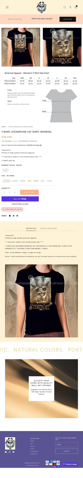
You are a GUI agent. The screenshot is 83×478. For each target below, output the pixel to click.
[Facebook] (10, 216)
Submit (67, 451)
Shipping (15, 141)
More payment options (20, 204)
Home (3, 127)
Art (31, 443)
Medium (36, 181)
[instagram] (10, 452)
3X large (7, 181)
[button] (7, 7)
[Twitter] (13, 216)
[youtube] (13, 452)
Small (43, 181)
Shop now (68, 19)
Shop (32, 449)
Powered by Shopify (32, 465)
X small (49, 181)
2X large (15, 181)
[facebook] (6, 452)
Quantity (6, 188)
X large (22, 181)
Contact (34, 454)
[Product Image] (21, 47)
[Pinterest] (17, 216)
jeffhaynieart (34, 463)
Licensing (34, 451)
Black (6, 170)
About (32, 446)
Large (29, 181)
